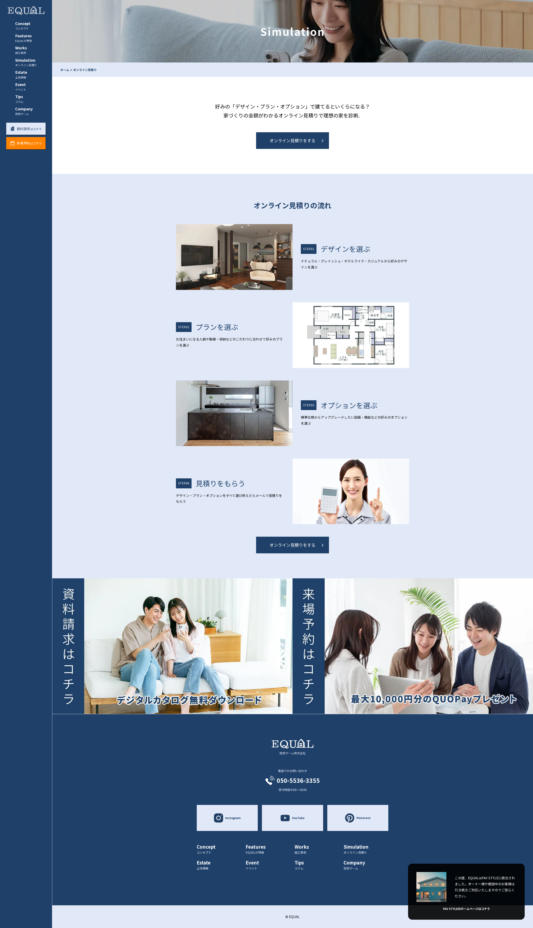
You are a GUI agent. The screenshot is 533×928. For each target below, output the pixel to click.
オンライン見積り (85, 70)
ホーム (64, 70)
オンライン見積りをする (292, 140)
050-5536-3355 (298, 780)
